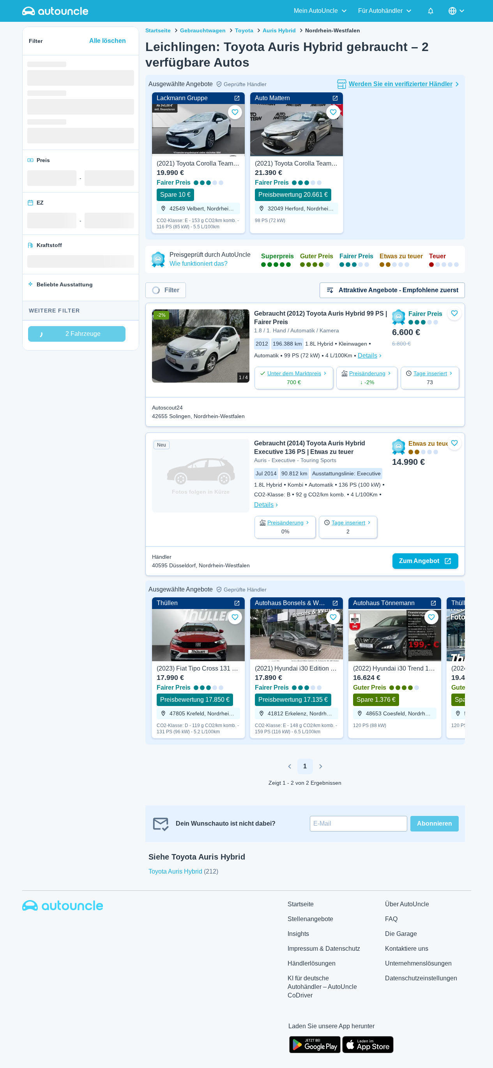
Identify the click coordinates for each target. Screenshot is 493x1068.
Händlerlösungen (312, 963)
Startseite (158, 30)
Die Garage (401, 933)
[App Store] (367, 1043)
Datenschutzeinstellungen (421, 978)
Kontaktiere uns (406, 948)
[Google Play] (314, 1043)
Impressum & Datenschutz (324, 948)
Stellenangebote (310, 919)
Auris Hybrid (279, 30)
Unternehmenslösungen (418, 963)
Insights (298, 933)
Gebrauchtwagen (203, 30)
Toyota (244, 30)
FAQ (391, 919)
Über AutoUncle (407, 904)
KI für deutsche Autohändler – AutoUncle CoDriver (322, 987)
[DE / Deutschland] (457, 11)
